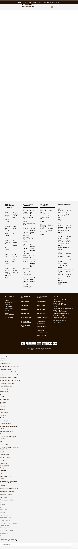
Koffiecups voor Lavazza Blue (10, 380)
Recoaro (3, 415)
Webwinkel (3, 357)
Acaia (2, 478)
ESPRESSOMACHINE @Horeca (9, 447)
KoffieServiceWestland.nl (28, 6)
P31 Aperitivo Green (42, 332)
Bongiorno (3, 404)
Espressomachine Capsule (9, 488)
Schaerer (3, 460)
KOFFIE (2, 359)
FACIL (2, 441)
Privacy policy (9, 317)
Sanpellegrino (5, 421)
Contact (7, 310)
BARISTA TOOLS (5, 476)
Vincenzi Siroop (5, 423)
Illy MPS (3, 438)
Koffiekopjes (4, 391)
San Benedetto (5, 418)
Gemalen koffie (5, 363)
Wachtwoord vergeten (7, 530)
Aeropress (3, 468)
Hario (2, 473)
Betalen (7, 300)
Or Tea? (2, 396)
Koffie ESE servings (6, 386)
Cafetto (2, 485)
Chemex (3, 470)
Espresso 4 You (41, 323)
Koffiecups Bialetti (6, 369)
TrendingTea (4, 399)
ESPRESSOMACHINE (7, 515)
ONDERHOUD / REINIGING (8, 481)
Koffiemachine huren (6, 494)
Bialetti (2, 428)
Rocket (2, 434)
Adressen (3, 536)
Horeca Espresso (42, 326)
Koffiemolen (4, 463)
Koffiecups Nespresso (7, 383)
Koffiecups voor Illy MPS (8, 377)
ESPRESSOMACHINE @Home (9, 426)
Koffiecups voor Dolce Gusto (9, 372)
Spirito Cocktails (42, 335)
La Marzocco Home (6, 431)
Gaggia (2, 452)
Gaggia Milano (5, 449)
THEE (1, 394)
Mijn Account (4, 525)
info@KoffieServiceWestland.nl (63, 308)
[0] (51, 5)
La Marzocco (4, 454)
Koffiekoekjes (4, 389)
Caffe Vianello (41, 321)
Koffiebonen (4, 361)
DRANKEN (3, 402)
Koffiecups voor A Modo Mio (10, 366)
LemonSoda (4, 412)
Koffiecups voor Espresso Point (10, 375)
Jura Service (3, 497)
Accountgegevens (5, 527)
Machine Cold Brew (6, 483)
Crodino (3, 406)
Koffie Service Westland (7, 491)
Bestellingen (4, 533)
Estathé (2, 409)
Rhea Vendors (4, 444)
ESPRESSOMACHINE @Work (9, 437)
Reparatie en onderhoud (7, 500)
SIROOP (2, 512)
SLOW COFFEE (4, 466)
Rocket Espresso (5, 457)
